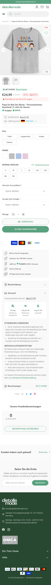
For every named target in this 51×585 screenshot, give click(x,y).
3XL (45, 170)
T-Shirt (9, 136)
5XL (13, 176)
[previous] (3, 50)
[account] (36, 7)
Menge (5, 214)
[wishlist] (42, 7)
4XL (5, 176)
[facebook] (26, 394)
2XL (37, 170)
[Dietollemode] (11, 7)
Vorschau (27, 221)
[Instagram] (8, 529)
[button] (25, 186)
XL (29, 170)
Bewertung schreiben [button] (25, 428)
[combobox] (28, 14)
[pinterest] (34, 394)
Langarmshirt (25, 136)
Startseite (5, 21)
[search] (10, 14)
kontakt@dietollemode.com (16, 509)
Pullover (9, 142)
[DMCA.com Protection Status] (25, 540)
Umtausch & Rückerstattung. (24, 378)
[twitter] (30, 394)
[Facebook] (3, 529)
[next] (48, 50)
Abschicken (40, 483)
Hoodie (41, 136)
